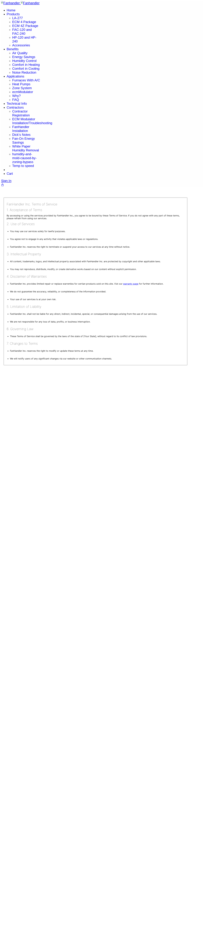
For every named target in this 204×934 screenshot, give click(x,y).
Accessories (21, 45)
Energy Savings (23, 57)
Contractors (15, 107)
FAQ (15, 100)
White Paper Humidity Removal (25, 148)
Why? (16, 96)
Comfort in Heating (26, 65)
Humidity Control (24, 61)
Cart (10, 173)
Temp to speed (23, 166)
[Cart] (2, 184)
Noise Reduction (24, 72)
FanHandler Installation (20, 129)
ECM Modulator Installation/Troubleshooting (32, 121)
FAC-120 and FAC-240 (22, 31)
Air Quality (19, 53)
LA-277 (17, 18)
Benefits (13, 49)
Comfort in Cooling (25, 68)
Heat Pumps (21, 84)
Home (11, 10)
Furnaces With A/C (26, 80)
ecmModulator (22, 92)
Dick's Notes (21, 135)
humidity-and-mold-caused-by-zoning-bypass (24, 158)
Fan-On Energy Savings (23, 140)
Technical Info (17, 103)
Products (13, 14)
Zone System (22, 88)
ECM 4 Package (24, 22)
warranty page (130, 283)
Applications (15, 76)
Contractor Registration (21, 113)
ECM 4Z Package (25, 26)
